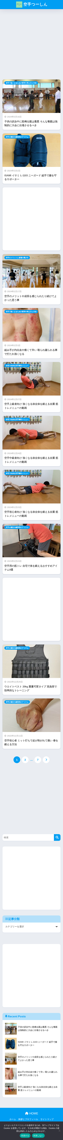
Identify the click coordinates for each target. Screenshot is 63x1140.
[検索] (57, 837)
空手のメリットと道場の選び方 (17, 257)
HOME (33, 1113)
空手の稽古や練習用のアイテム (17, 137)
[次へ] (46, 759)
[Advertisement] (31, 45)
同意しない (38, 1135)
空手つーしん (35, 4)
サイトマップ (47, 1119)
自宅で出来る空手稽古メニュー (17, 365)
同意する (25, 1135)
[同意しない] (59, 1130)
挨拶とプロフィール (28, 1119)
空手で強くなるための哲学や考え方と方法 (21, 83)
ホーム (12, 1119)
